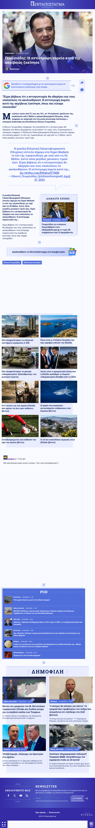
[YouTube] (21, 795)
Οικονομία (9, 53)
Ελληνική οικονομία (32, 262)
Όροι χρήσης (41, 812)
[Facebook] (8, 795)
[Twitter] (14, 795)
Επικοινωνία (54, 812)
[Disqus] (39, 485)
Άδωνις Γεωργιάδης (12, 262)
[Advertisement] (39, 292)
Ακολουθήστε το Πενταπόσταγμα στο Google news (38, 251)
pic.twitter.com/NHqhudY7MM (39, 173)
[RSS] (27, 795)
